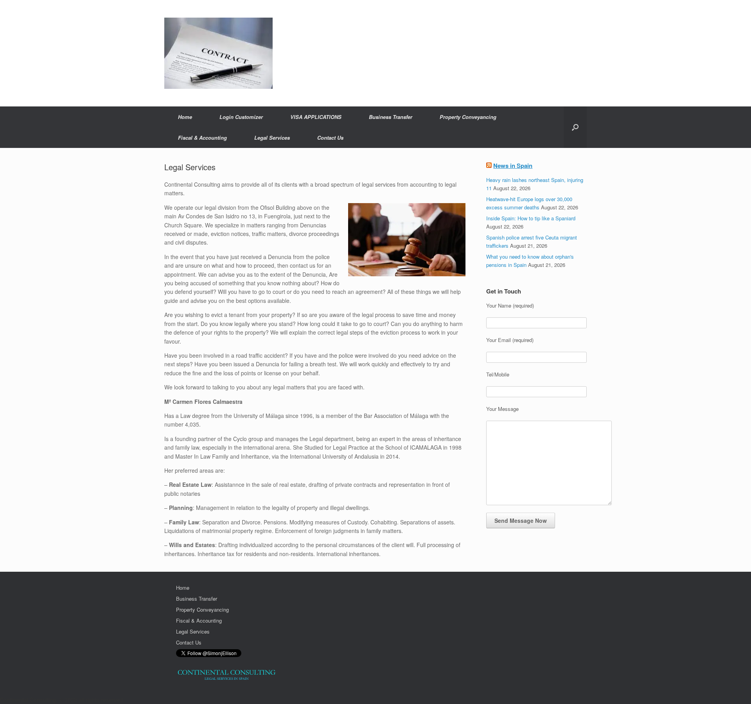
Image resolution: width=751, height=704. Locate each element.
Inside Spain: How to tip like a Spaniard (530, 218)
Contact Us (330, 137)
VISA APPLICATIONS (315, 117)
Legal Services (272, 137)
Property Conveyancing (468, 117)
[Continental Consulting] (218, 53)
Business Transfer (390, 117)
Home (185, 117)
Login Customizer (241, 117)
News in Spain (512, 165)
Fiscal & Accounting (202, 137)
